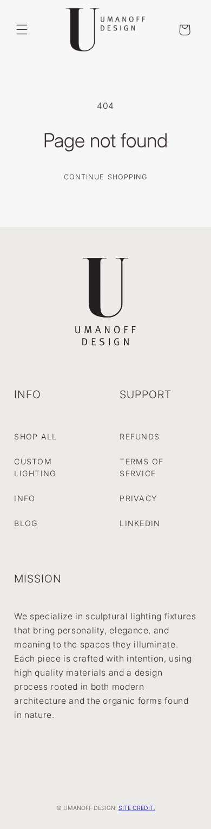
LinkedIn (140, 523)
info (24, 498)
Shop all (35, 436)
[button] (21, 29)
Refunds (140, 436)
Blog (26, 523)
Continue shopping (105, 177)
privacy (138, 498)
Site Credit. (136, 808)
